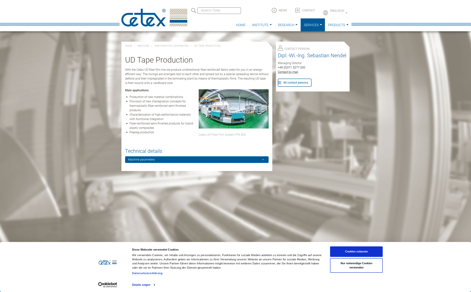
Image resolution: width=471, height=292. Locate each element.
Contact (308, 10)
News (283, 10)
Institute (260, 25)
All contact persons (295, 82)
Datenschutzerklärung (147, 273)
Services (311, 25)
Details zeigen (141, 284)
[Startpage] (154, 17)
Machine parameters (196, 159)
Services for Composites (171, 46)
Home (240, 25)
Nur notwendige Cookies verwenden (356, 265)
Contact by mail (288, 72)
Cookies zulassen (356, 251)
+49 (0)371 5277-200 (291, 67)
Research (286, 25)
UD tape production (207, 46)
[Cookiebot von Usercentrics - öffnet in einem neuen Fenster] (108, 285)
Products (336, 25)
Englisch (337, 11)
